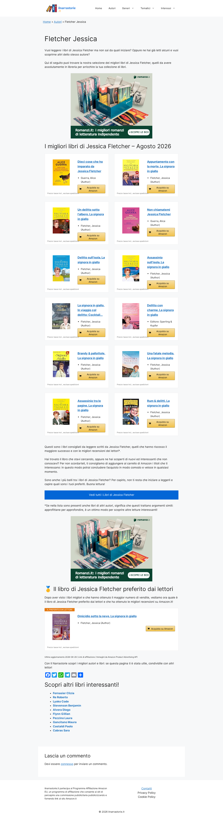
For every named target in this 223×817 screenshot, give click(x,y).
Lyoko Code (61, 701)
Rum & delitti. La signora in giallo (158, 403)
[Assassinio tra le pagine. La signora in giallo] (61, 412)
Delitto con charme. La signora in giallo (160, 310)
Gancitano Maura (65, 722)
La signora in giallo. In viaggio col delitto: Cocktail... (91, 310)
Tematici (145, 8)
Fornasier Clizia (63, 693)
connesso (67, 764)
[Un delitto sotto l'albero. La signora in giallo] (61, 220)
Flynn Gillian (61, 713)
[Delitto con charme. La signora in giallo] (131, 316)
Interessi (166, 8)
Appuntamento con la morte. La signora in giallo (161, 166)
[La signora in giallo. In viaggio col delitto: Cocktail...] (61, 316)
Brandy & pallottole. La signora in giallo (91, 356)
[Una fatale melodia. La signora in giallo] (131, 364)
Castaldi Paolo (63, 726)
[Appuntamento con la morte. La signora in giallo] (131, 172)
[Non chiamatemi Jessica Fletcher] (131, 220)
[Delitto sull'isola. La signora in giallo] (61, 268)
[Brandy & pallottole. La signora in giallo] (61, 364)
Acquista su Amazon (93, 189)
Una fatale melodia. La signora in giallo (160, 356)
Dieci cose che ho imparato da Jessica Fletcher (90, 166)
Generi (126, 8)
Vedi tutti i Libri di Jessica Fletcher (111, 494)
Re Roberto (60, 697)
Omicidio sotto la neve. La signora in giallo (107, 616)
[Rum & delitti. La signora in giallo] (131, 412)
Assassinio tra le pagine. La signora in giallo (90, 405)
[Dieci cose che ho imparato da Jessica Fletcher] (61, 172)
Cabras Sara (61, 730)
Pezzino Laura (62, 718)
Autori (112, 8)
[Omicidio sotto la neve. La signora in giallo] (61, 627)
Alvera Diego (61, 709)
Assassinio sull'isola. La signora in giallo (158, 262)
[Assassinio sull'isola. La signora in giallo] (131, 268)
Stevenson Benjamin (67, 705)
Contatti (146, 788)
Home (98, 8)
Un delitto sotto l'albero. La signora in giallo (91, 214)
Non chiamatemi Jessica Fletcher (159, 212)
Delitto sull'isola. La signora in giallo (91, 260)
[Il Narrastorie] (61, 8)
